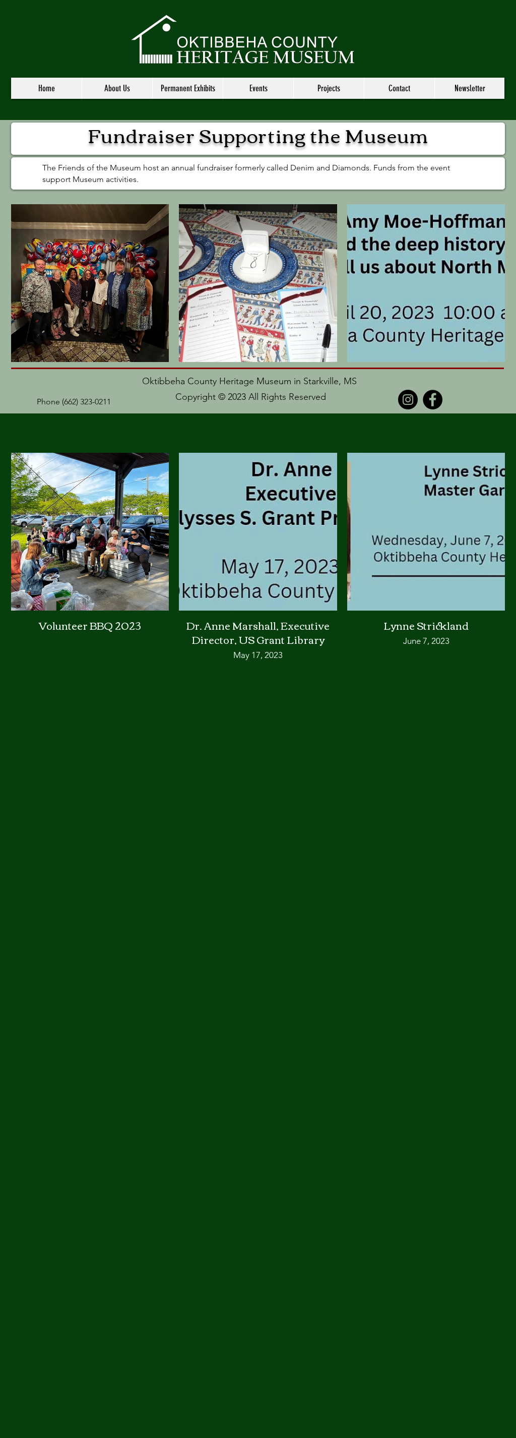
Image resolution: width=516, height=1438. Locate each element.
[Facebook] (432, 399)
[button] (117, 88)
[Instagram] (408, 399)
